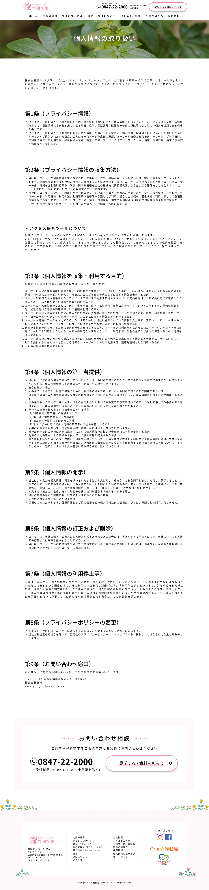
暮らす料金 (89, 847)
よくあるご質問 (131, 16)
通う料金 (87, 850)
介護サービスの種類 (124, 843)
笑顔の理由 (50, 16)
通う (83, 843)
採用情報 (174, 16)
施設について (80, 856)
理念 (75, 853)
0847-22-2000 (115, 7)
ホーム (33, 16)
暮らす (84, 840)
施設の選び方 (120, 847)
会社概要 (118, 837)
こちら (155, 246)
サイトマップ (120, 856)
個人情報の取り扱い (124, 853)
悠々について (107, 16)
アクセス (77, 859)
